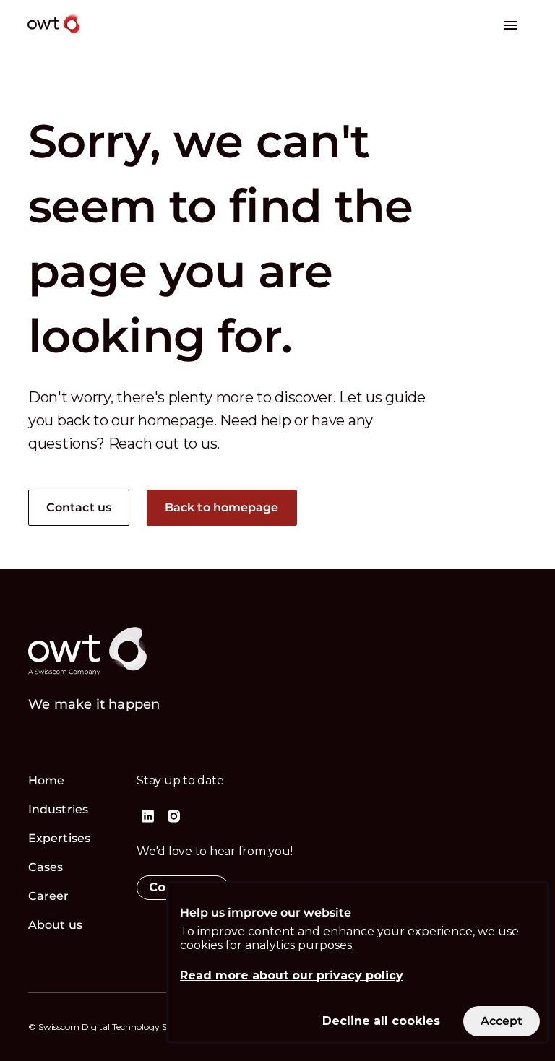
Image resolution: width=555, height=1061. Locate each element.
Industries (58, 809)
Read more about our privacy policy (291, 975)
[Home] (103, 35)
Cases (46, 867)
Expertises (59, 838)
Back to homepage (222, 507)
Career (48, 896)
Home (46, 780)
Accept (501, 1021)
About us (55, 925)
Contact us (78, 507)
